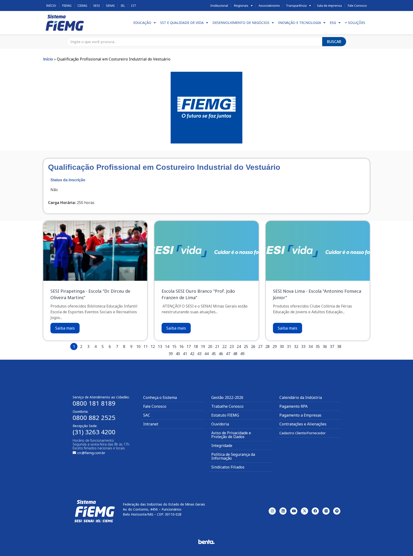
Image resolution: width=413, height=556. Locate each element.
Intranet (150, 424)
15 (174, 346)
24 (239, 346)
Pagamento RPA (293, 406)
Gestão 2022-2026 (227, 397)
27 (260, 346)
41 (185, 353)
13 (160, 346)
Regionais (241, 5)
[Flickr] (326, 511)
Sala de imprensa (329, 5)
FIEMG (66, 5)
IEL (123, 5)
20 (210, 346)
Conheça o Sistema (160, 397)
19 (203, 346)
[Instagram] (272, 511)
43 (199, 353)
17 (188, 346)
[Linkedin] (283, 511)
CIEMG (82, 5)
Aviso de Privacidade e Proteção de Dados (231, 434)
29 (274, 346)
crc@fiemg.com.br (91, 453)
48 (235, 353)
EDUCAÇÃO (142, 22)
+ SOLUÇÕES (355, 22)
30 (282, 346)
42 (192, 353)
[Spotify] (336, 511)
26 (253, 346)
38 (339, 346)
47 (228, 353)
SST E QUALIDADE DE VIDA (182, 22)
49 (242, 353)
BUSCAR (334, 41)
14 (167, 346)
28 (267, 346)
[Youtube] (293, 511)
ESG (333, 22)
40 (178, 353)
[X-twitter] (304, 511)
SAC (146, 415)
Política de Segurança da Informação (233, 456)
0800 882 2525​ (94, 417)
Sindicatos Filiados (228, 467)
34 (310, 346)
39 (170, 353)
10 (138, 346)
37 (332, 346)
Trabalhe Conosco (227, 406)
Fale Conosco (357, 5)
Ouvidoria (220, 424)
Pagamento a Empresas (300, 415)
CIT (133, 5)
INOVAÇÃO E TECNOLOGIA (299, 22)
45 (214, 353)
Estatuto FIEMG (225, 415)
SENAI (110, 5)
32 (296, 346)
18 (196, 346)
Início (51, 5)
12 (153, 346)
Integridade (221, 445)
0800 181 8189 (94, 403)
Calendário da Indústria (300, 397)
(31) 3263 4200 (94, 432)
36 (325, 346)
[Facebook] (315, 511)
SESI (96, 5)
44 (206, 353)
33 (303, 346)
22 (224, 346)
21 (217, 346)
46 (221, 353)
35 (317, 346)
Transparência (296, 5)
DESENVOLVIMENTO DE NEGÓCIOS (240, 22)
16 (181, 346)
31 (289, 346)
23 (231, 346)
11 (145, 346)
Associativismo (269, 5)
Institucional (219, 5)
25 (246, 346)
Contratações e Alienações (302, 424)
